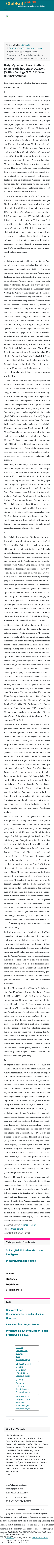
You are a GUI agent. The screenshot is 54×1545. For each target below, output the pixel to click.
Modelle (10, 1273)
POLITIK (19, 1347)
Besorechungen (23, 1359)
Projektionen (12, 1284)
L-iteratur (20, 1386)
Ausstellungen (22, 1389)
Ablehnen (22, 1542)
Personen (20, 1402)
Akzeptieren (8, 1542)
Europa (19, 1353)
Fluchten (20, 1383)
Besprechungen (14, 1290)
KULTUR (19, 1380)
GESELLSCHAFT (23, 1364)
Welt (18, 1356)
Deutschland (22, 1350)
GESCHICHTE (22, 1396)
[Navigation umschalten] (5, 10)
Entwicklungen (23, 1405)
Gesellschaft (17, 1229)
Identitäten (11, 1279)
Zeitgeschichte (23, 1399)
